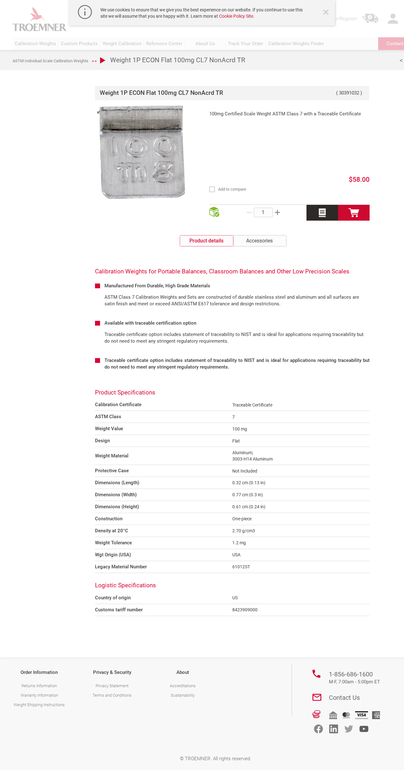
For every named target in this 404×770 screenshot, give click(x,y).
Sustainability (183, 695)
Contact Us (344, 697)
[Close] (327, 13)
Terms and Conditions (112, 695)
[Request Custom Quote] (322, 213)
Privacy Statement (112, 685)
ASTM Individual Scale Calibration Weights (50, 60)
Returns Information (39, 685)
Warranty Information (39, 695)
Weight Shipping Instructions (39, 704)
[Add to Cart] (354, 213)
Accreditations (183, 685)
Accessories (259, 241)
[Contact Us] (316, 697)
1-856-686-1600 (354, 677)
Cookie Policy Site (236, 16)
